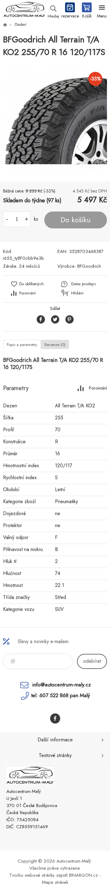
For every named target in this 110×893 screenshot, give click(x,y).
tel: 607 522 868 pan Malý (60, 695)
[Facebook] (55, 718)
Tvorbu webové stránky (32, 875)
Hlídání (77, 293)
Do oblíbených (31, 284)
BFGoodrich (89, 266)
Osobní (20, 24)
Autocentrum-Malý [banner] (24, 10)
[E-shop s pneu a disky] (5, 24)
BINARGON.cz (83, 875)
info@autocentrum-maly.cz (61, 684)
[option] (55, 120)
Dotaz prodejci (83, 284)
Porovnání (27, 293)
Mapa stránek (55, 882)
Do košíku (76, 220)
